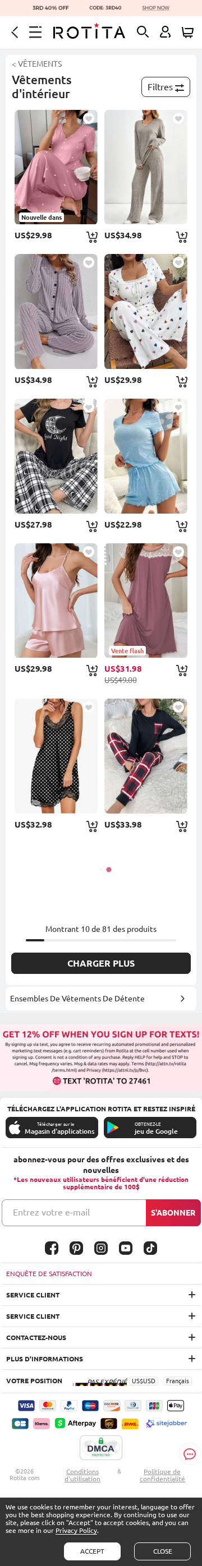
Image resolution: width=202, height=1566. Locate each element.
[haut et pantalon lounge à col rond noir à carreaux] (56, 456)
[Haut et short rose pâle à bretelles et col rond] (56, 600)
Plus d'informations (44, 1358)
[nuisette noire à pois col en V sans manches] (56, 756)
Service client (32, 1295)
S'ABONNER (173, 1212)
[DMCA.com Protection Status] (101, 1448)
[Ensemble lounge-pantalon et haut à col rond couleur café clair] (145, 167)
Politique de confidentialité (162, 1475)
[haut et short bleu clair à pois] (145, 456)
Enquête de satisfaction (49, 1273)
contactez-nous (36, 1337)
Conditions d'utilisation (82, 1475)
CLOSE (162, 1551)
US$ (137, 1381)
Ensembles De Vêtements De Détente (77, 998)
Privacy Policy (76, 1530)
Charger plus (101, 963)
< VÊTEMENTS (37, 63)
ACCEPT (92, 1551)
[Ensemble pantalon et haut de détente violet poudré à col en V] (56, 311)
